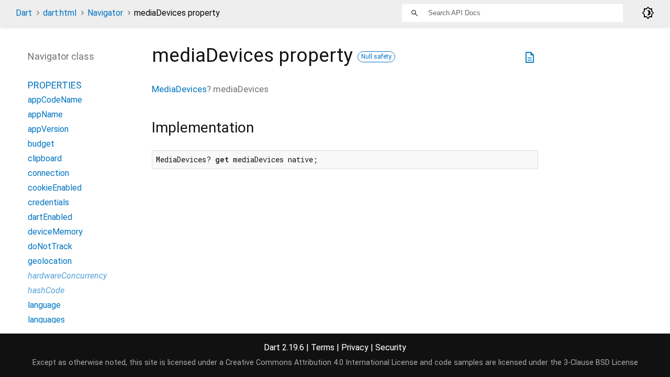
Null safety (376, 56)
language (44, 305)
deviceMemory (55, 232)
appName (45, 114)
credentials (48, 202)
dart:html (59, 13)
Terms (322, 347)
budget (41, 144)
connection (48, 173)
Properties (55, 85)
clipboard (45, 158)
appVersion (48, 129)
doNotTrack (50, 246)
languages (46, 320)
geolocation (50, 261)
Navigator (105, 13)
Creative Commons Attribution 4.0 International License (322, 362)
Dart (24, 13)
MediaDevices (179, 89)
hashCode (46, 290)
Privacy (354, 347)
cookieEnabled (55, 188)
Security (390, 347)
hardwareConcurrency (67, 276)
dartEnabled (50, 217)
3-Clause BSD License (601, 362)
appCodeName (55, 100)
